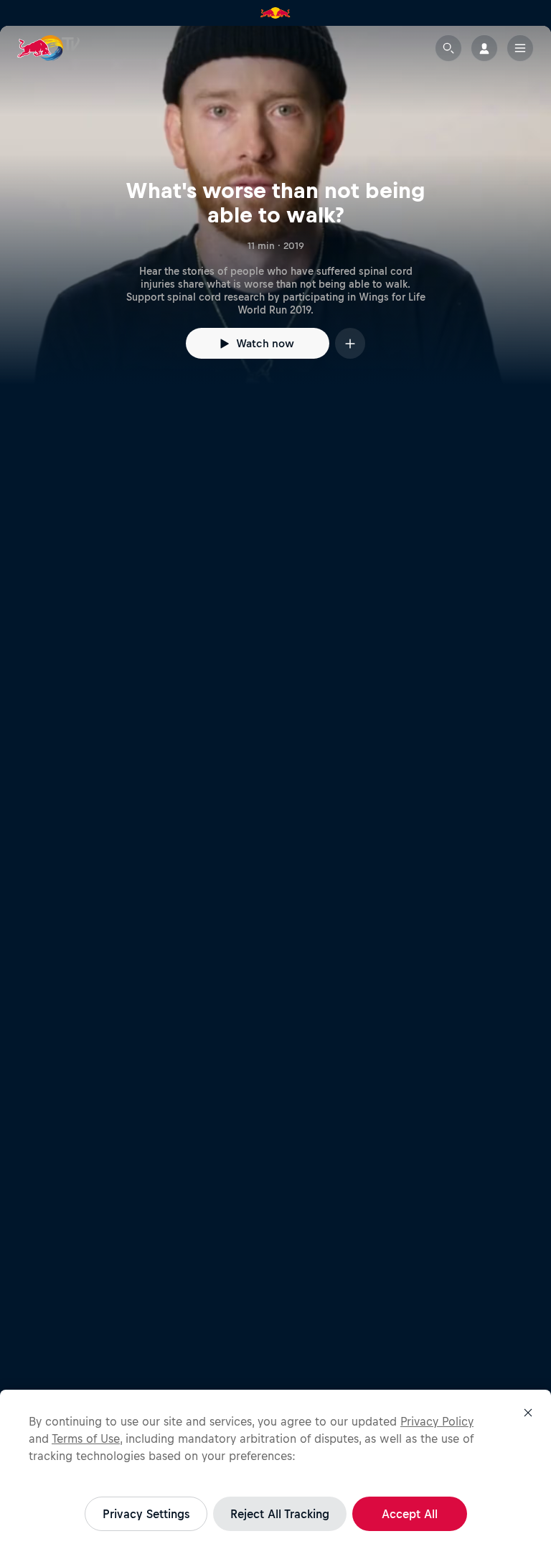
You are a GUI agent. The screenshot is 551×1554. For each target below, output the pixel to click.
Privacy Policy (437, 1421)
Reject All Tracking (279, 1513)
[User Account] (484, 48)
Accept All (410, 1513)
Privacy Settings (146, 1513)
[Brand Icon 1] (275, 13)
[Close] (528, 1412)
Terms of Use (86, 1438)
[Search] (448, 48)
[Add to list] (350, 343)
